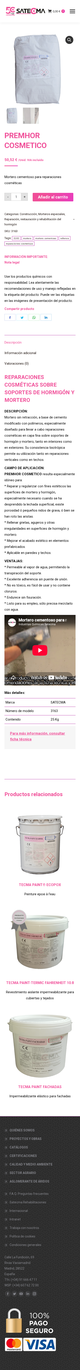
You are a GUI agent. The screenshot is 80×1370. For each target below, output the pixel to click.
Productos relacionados (33, 794)
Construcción (28, 214)
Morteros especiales (51, 214)
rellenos (64, 238)
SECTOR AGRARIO (23, 1173)
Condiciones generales (25, 1245)
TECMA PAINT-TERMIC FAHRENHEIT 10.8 (40, 983)
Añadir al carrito (53, 197)
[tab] (40, 340)
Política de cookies (22, 1236)
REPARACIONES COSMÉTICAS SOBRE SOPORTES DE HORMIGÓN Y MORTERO (39, 388)
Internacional (19, 1211)
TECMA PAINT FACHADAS (40, 1087)
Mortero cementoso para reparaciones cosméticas (32, 180)
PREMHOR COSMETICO (25, 140)
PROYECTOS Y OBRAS (26, 1139)
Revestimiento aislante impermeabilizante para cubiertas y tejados (40, 995)
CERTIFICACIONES (23, 1156)
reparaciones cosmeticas (19, 243)
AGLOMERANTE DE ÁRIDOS (29, 1181)
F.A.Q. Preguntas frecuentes (29, 1194)
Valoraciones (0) (16, 364)
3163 (16, 238)
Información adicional (20, 353)
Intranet (15, 1219)
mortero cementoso (45, 238)
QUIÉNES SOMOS (22, 1130)
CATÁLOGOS (19, 1147)
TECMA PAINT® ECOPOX (40, 885)
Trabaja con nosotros (24, 1228)
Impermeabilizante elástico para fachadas (40, 1096)
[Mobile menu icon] (72, 11)
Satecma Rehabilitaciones (28, 1202)
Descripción (13, 342)
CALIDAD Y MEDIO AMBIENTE (31, 1164)
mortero (27, 238)
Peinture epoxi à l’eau (39, 894)
